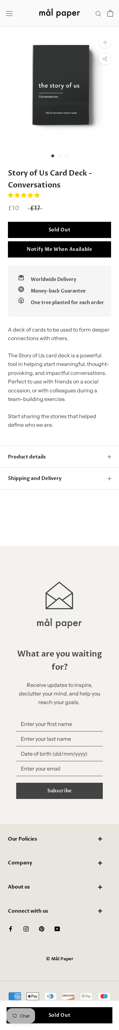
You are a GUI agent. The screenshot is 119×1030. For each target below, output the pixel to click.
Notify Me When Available (59, 249)
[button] (24, 195)
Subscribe (59, 791)
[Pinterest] (41, 928)
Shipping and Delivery (34, 478)
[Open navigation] (9, 13)
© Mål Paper (59, 959)
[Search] (98, 13)
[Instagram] (26, 928)
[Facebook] (10, 928)
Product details (27, 457)
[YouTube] (57, 928)
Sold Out (60, 230)
